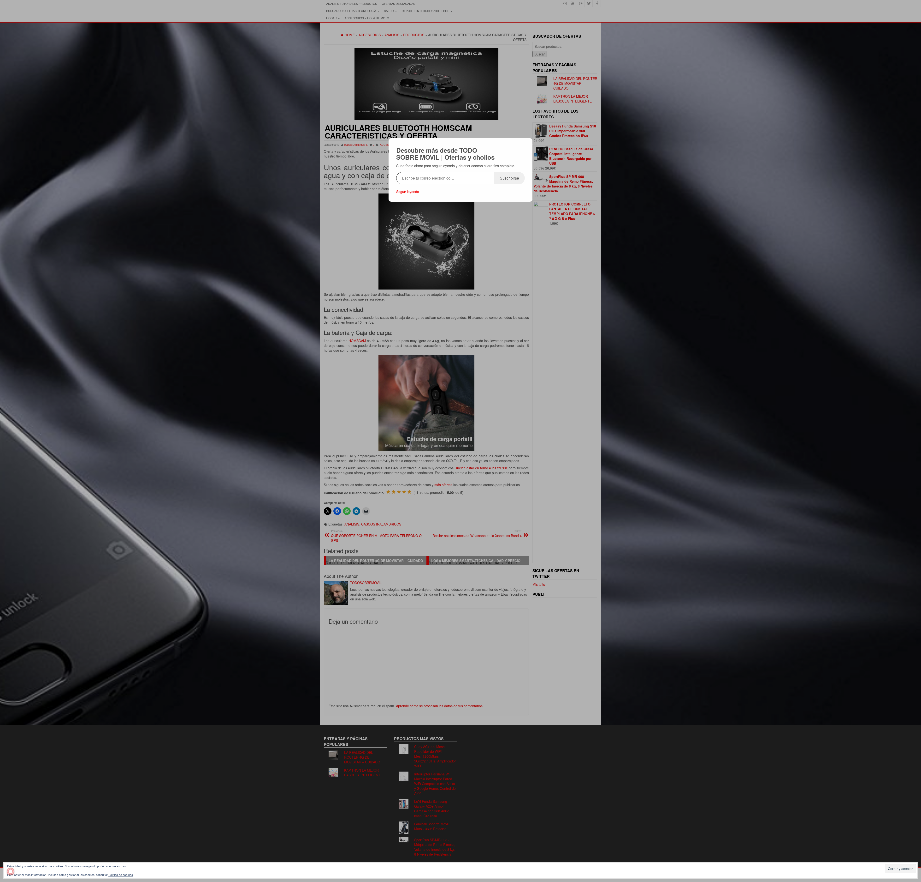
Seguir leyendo (407, 191)
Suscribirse (509, 178)
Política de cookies (120, 875)
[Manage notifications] (10, 871)
